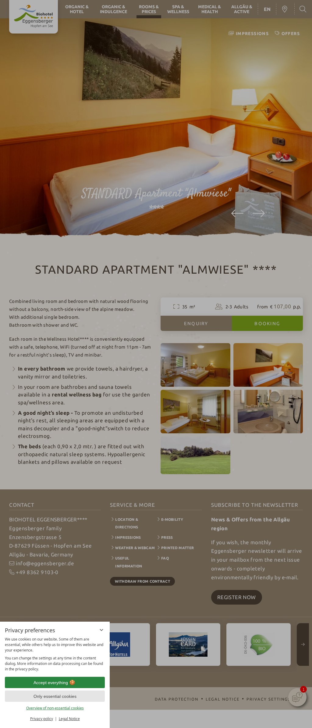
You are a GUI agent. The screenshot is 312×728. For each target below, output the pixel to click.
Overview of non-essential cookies (55, 708)
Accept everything (51, 682)
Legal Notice (69, 718)
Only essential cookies (55, 696)
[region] (55, 654)
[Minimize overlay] (101, 630)
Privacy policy (41, 718)
